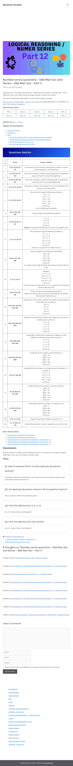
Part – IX (51, 115)
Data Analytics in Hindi (17, 741)
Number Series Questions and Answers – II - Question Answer (31, 574)
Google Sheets (14, 692)
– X (65, 115)
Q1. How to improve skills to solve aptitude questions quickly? (31, 137)
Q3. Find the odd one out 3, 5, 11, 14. (21, 142)
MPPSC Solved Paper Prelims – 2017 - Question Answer (28, 558)
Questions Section (13, 130)
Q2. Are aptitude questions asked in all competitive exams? (30, 140)
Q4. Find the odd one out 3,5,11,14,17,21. (22, 144)
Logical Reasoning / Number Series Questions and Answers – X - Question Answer (38, 598)
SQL (10, 699)
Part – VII (23, 115)
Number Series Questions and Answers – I (21, 435)
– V (65, 112)
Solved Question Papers (17, 725)
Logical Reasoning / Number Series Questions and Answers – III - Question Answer (38, 566)
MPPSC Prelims (14, 735)
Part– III (37, 112)
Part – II (22, 112)
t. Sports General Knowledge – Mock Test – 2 (20, 539)
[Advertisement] (36, 22)
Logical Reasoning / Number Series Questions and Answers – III (29, 440)
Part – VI (9, 115)
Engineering (13, 689)
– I (11, 112)
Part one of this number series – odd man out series (21, 102)
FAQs (9, 135)
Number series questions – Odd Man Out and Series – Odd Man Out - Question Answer (39, 615)
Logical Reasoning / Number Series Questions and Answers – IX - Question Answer (38, 607)
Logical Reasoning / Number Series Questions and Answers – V (29, 444)
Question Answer (12, 4)
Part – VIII (37, 115)
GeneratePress (48, 763)
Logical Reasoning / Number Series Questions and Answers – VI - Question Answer (38, 582)
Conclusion (11, 133)
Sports (11, 718)
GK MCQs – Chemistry (16, 712)
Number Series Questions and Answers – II (22, 437)
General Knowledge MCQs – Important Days (24, 715)
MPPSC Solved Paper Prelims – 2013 (17, 542)
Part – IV (51, 112)
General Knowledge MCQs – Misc (20, 722)
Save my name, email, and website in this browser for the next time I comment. (32, 667)
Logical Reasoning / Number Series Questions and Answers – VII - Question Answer (38, 590)
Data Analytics (14, 696)
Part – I (15, 122)
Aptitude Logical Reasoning (14, 536)
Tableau (11, 705)
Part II (21, 122)
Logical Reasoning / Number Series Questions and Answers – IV (29, 442)
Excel (11, 702)
